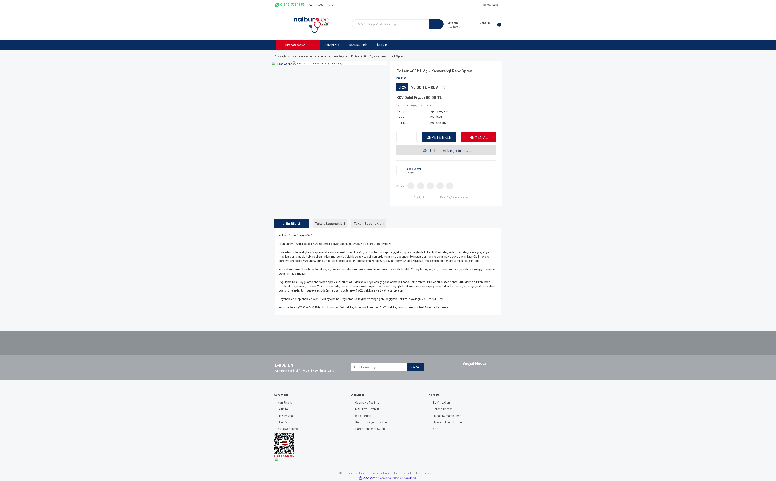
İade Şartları (363, 415)
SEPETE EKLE (439, 137)
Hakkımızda (285, 415)
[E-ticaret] (387, 478)
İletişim (283, 409)
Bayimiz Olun (441, 402)
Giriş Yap (453, 22)
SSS (435, 428)
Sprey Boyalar (439, 111)
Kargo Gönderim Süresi (370, 428)
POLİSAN (401, 78)
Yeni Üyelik (285, 402)
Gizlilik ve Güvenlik (367, 409)
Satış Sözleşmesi (289, 428)
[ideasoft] (367, 478)
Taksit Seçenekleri (330, 223)
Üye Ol (454, 26)
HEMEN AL (478, 137)
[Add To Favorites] (397, 197)
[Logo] (311, 25)
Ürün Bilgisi (291, 223)
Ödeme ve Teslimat (368, 402)
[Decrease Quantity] (400, 137)
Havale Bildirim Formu (447, 422)
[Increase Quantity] (413, 137)
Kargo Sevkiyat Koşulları (371, 422)
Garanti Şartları (443, 409)
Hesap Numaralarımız (447, 415)
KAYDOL (415, 367)
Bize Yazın (284, 422)
